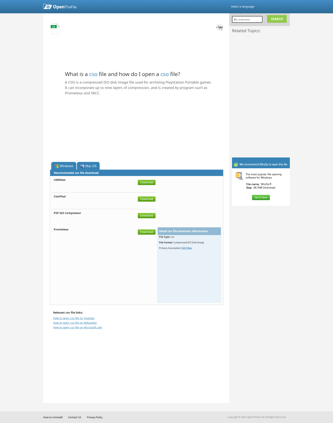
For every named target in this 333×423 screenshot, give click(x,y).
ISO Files (187, 248)
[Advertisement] (263, 92)
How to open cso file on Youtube (73, 318)
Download (146, 182)
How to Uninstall (52, 417)
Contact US (74, 417)
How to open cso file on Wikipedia (75, 323)
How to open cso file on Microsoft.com (77, 327)
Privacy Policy (95, 417)
